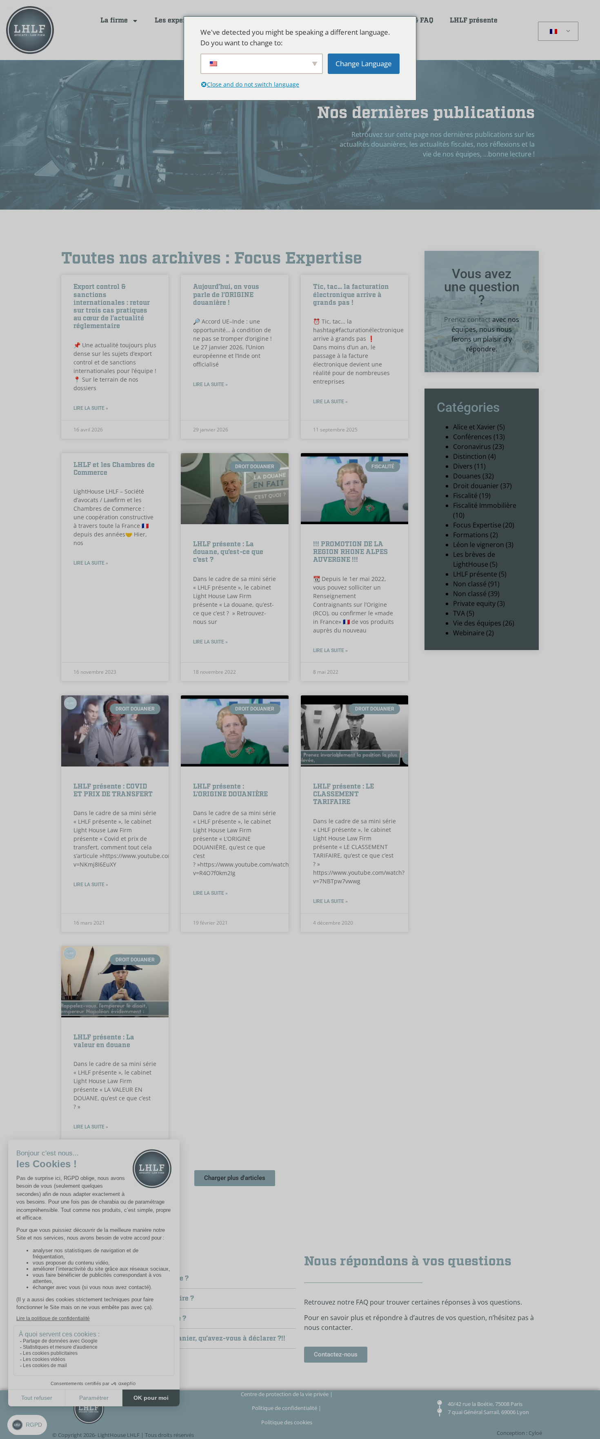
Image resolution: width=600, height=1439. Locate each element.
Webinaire (468, 632)
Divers (463, 466)
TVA (459, 613)
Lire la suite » (90, 408)
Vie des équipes (477, 623)
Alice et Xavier (474, 426)
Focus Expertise (477, 525)
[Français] (557, 31)
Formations (471, 534)
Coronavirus (472, 446)
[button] (234, 1178)
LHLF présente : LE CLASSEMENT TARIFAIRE (343, 794)
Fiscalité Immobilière (484, 505)
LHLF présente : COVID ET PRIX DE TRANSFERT (113, 790)
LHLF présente (474, 20)
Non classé (470, 583)
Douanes (467, 475)
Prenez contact (467, 319)
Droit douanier (476, 485)
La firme (114, 20)
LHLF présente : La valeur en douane (103, 1041)
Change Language (364, 63)
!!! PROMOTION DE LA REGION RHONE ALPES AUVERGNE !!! (350, 552)
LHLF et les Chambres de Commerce (114, 469)
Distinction (470, 456)
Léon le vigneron (478, 544)
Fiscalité (465, 495)
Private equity (474, 603)
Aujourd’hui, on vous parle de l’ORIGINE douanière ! (226, 295)
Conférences (472, 436)
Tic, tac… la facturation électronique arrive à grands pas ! (351, 295)
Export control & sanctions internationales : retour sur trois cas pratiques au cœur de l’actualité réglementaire (111, 307)
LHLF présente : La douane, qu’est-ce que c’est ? (228, 552)
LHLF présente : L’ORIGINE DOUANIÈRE (230, 790)
